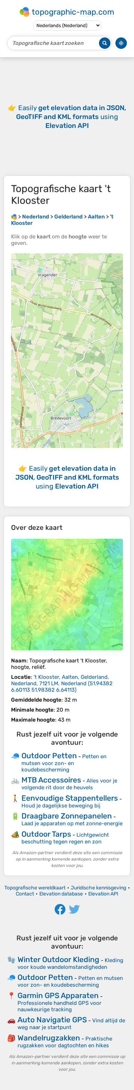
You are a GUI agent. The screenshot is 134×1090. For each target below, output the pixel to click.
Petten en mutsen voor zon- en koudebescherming (63, 763)
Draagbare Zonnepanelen (66, 815)
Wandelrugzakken (49, 1037)
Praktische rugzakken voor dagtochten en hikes (65, 1042)
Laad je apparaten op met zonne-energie (72, 823)
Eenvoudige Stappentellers (69, 798)
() (62, 683)
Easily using (71, 117)
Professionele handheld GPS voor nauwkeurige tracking (59, 1006)
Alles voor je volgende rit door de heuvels (69, 784)
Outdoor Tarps (46, 834)
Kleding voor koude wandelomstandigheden (70, 963)
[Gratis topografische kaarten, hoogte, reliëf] (14, 216)
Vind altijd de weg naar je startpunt (71, 1023)
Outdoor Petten (49, 755)
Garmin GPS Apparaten (58, 995)
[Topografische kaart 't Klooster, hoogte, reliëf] (67, 594)
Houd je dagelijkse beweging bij (60, 805)
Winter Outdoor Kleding (58, 959)
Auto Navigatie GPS (52, 1019)
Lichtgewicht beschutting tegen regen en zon (65, 838)
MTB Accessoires (51, 779)
